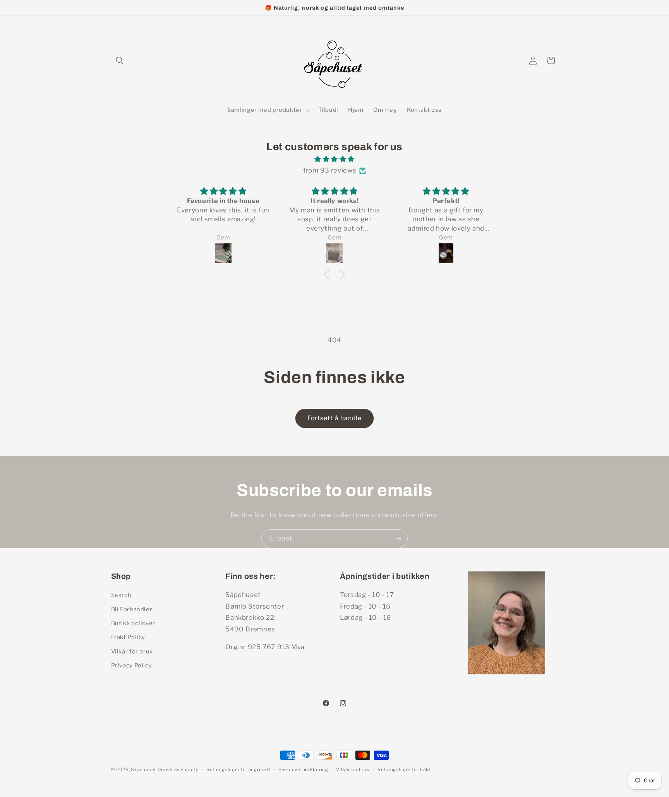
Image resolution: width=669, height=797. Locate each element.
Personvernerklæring (303, 769)
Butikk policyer (133, 623)
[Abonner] (398, 538)
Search (121, 595)
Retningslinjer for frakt (404, 769)
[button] (120, 60)
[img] (334, 159)
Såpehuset (143, 769)
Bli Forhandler (132, 609)
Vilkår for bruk (132, 651)
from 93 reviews (329, 170)
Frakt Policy (128, 637)
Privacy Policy (131, 665)
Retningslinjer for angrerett (238, 769)
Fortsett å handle (334, 418)
